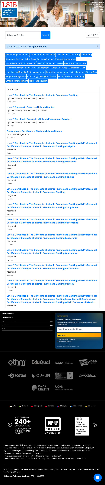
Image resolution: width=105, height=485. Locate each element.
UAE (14, 406)
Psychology (32, 76)
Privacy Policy (49, 469)
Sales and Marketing (74, 76)
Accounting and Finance (17, 54)
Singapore (38, 406)
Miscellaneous (77, 72)
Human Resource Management (65, 67)
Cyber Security (32, 59)
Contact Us (93, 469)
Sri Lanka (91, 406)
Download (81, 458)
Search (45, 35)
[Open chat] (98, 478)
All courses (98, 7)
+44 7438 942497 (97, 2)
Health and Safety (54, 63)
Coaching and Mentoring (68, 54)
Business (50, 54)
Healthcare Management (18, 67)
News (86, 469)
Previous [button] (10, 422)
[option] (23, 425)
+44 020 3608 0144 (96, 5)
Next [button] (94, 422)
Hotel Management (40, 67)
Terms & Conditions (63, 469)
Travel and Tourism (38, 80)
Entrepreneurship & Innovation (21, 63)
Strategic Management (17, 80)
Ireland (25, 406)
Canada (51, 406)
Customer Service (14, 59)
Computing (86, 54)
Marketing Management (57, 72)
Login (101, 11)
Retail (60, 76)
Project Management (16, 76)
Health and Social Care (75, 63)
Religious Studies (48, 76)
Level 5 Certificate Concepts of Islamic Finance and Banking (38, 119)
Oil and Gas (91, 72)
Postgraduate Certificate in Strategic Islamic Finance (34, 131)
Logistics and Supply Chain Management (25, 72)
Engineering (70, 59)
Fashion (40, 63)
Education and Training (51, 59)
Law (83, 67)
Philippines (77, 406)
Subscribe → (62, 335)
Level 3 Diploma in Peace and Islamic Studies (30, 107)
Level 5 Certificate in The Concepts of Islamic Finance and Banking (42, 95)
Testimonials (77, 469)
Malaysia (63, 406)
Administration (37, 54)
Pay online (99, 9)
